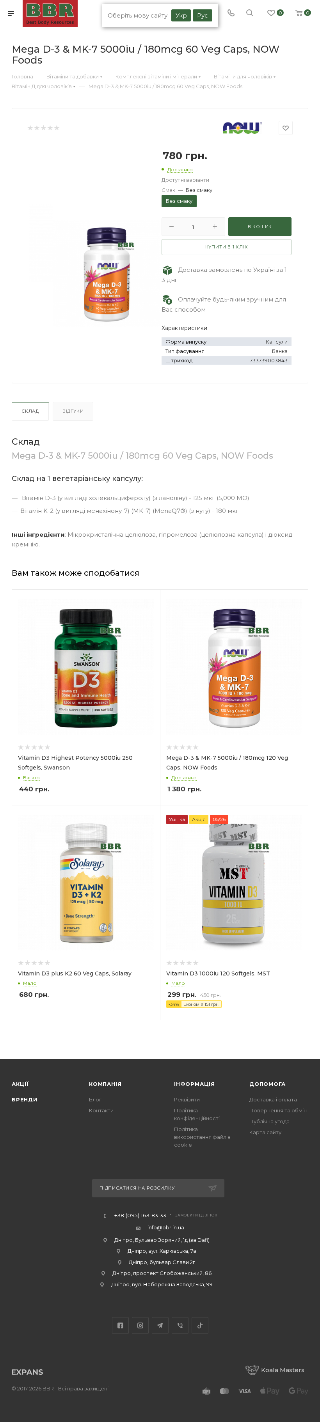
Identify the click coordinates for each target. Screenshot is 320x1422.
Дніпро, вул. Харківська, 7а (162, 1251)
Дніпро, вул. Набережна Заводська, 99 (162, 1284)
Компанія (105, 1084)
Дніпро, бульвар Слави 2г (162, 1262)
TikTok (200, 1325)
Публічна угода (269, 1121)
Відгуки (73, 411)
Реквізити (187, 1099)
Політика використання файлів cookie (202, 1137)
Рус (202, 15)
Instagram (140, 1325)
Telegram (160, 1325)
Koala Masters (282, 1370)
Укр (181, 15)
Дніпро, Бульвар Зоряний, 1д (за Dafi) (162, 1240)
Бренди (24, 1099)
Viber (180, 1325)
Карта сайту (265, 1132)
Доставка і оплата (273, 1099)
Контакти (101, 1110)
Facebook (120, 1325)
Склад (30, 411)
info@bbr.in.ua (166, 1227)
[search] (249, 13)
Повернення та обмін (278, 1110)
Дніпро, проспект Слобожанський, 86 (162, 1273)
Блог (95, 1099)
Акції (20, 1084)
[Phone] (231, 13)
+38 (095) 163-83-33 (140, 1215)
